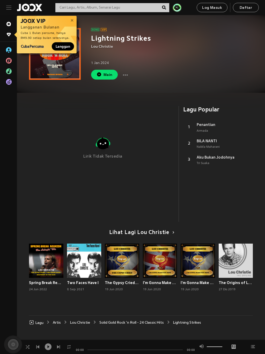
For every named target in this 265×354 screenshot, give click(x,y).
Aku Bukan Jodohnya (215, 157)
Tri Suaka (203, 163)
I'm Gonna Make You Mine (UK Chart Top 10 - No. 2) (160, 283)
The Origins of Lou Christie (236, 283)
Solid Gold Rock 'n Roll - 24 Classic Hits (131, 323)
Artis (57, 323)
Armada (202, 130)
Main (108, 75)
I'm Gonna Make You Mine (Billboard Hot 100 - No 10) (198, 283)
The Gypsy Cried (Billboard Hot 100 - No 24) (122, 283)
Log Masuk (212, 8)
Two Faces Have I (83, 283)
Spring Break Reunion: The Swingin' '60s (46, 283)
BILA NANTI (207, 141)
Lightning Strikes (187, 323)
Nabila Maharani (208, 146)
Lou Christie (102, 47)
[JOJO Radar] (177, 7)
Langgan (63, 46)
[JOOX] (29, 7)
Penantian (206, 125)
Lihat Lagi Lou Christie (139, 233)
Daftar (246, 8)
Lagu (39, 323)
